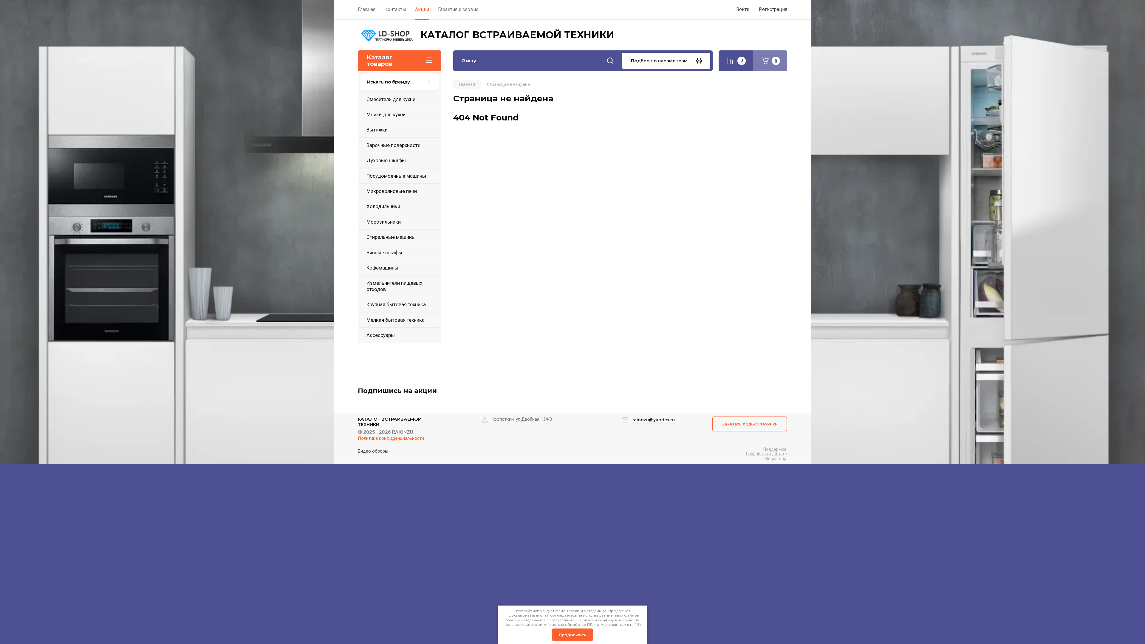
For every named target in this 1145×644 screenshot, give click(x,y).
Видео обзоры (373, 451)
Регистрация (773, 9)
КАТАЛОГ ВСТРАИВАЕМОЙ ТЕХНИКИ (517, 35)
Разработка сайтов (765, 453)
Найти (610, 61)
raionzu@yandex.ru (653, 419)
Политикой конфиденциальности (608, 620)
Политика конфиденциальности (391, 438)
